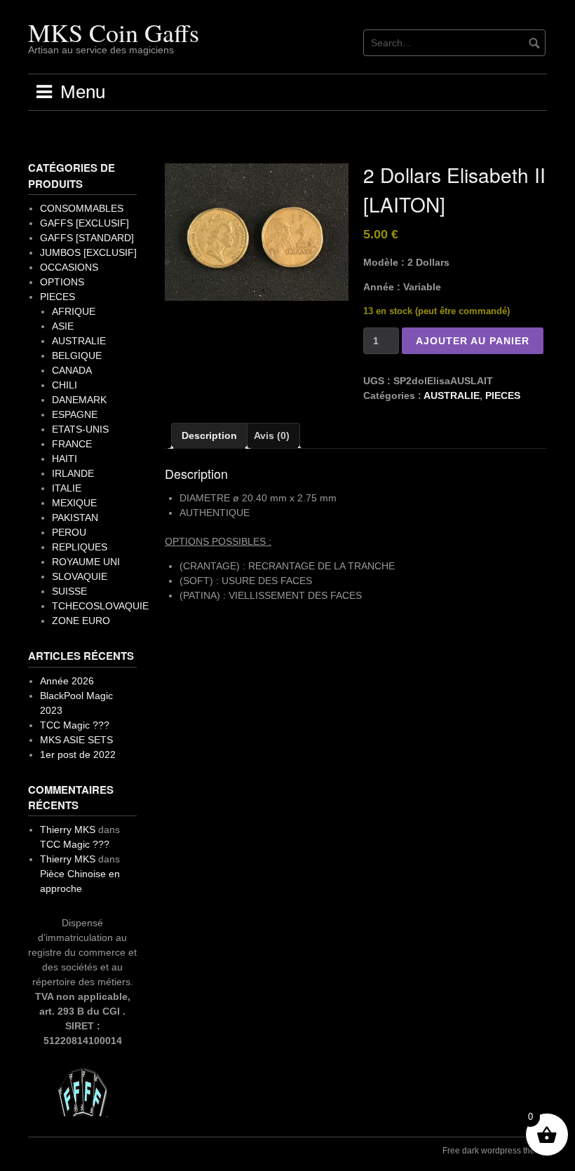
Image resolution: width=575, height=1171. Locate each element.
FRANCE (72, 443)
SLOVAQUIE (79, 576)
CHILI (64, 385)
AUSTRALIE (452, 395)
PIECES (502, 395)
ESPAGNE (74, 414)
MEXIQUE (74, 502)
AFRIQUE (73, 311)
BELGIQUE (77, 355)
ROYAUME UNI (86, 561)
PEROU (69, 532)
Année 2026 (67, 680)
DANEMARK (79, 399)
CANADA (72, 370)
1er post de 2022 (78, 754)
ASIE (63, 326)
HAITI (64, 458)
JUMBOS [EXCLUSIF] (88, 252)
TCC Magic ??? (74, 725)
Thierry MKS (67, 829)
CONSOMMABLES (81, 208)
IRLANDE (73, 473)
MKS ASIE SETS (76, 739)
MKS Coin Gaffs (113, 32)
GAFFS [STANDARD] (87, 237)
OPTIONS (62, 281)
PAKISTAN (75, 517)
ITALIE (66, 488)
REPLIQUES (79, 547)
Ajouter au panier (472, 340)
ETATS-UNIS (80, 429)
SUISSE (69, 591)
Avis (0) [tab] (272, 435)
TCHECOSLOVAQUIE (100, 605)
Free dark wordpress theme (494, 1151)
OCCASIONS (69, 267)
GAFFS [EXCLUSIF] (84, 223)
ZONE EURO (81, 620)
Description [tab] (209, 435)
